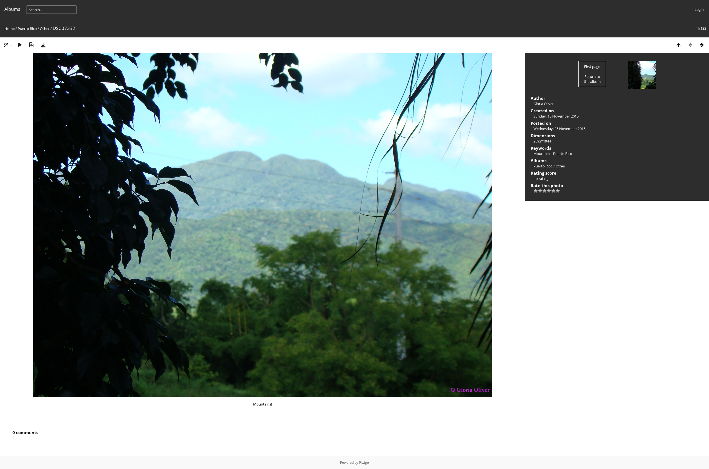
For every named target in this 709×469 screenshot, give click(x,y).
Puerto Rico (27, 28)
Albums (12, 9)
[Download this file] (43, 45)
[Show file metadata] (31, 45)
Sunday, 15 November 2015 (556, 116)
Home (9, 28)
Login (699, 9)
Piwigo (364, 462)
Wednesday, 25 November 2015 (559, 128)
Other (45, 28)
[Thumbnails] (678, 45)
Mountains (542, 153)
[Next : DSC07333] (702, 45)
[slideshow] (19, 45)
